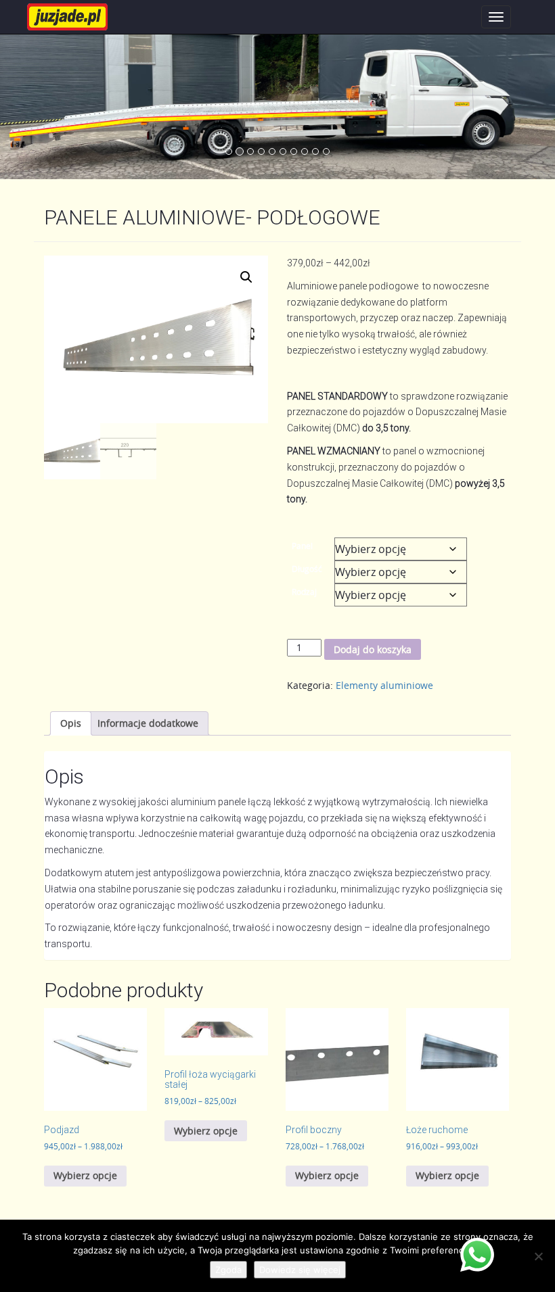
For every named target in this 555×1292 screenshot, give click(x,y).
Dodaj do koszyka (373, 649)
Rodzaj (304, 591)
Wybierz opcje (85, 1175)
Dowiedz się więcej (299, 1269)
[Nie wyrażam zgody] (538, 1256)
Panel (302, 545)
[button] (246, 277)
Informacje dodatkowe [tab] (147, 723)
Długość (307, 568)
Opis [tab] (70, 723)
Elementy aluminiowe (384, 685)
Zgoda (228, 1269)
